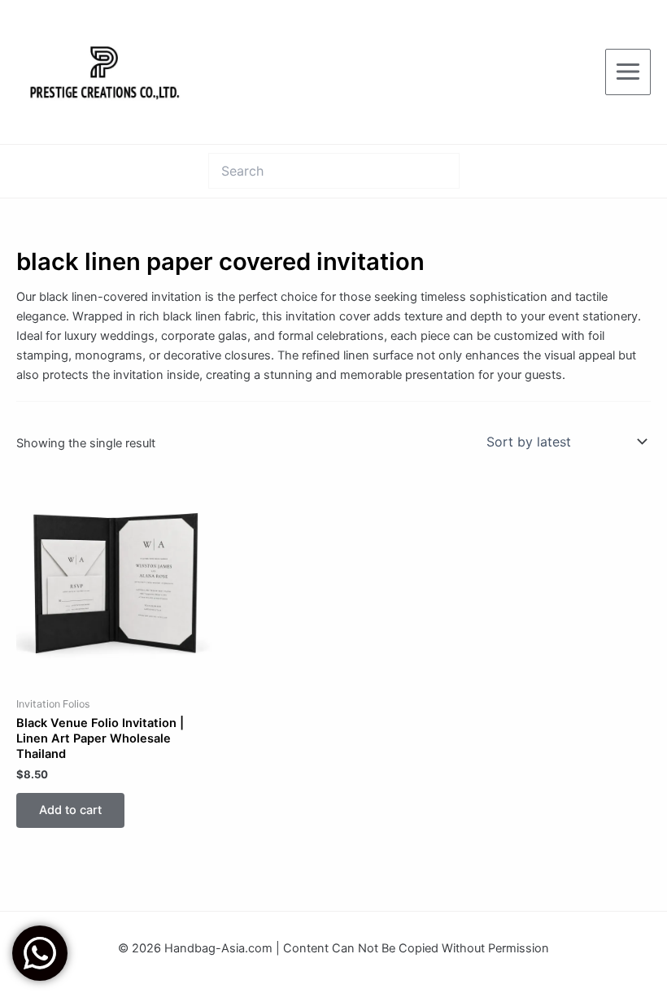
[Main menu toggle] (628, 71)
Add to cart (70, 810)
